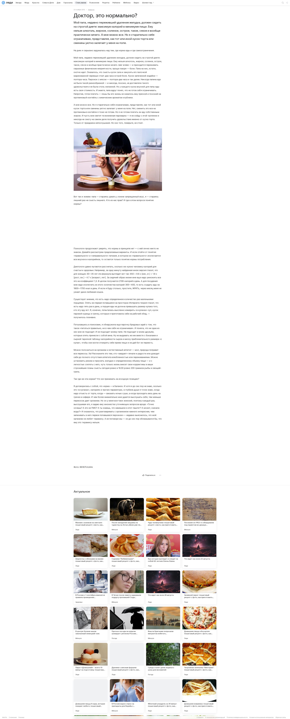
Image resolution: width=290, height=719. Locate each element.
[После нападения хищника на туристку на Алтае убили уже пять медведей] (127, 515)
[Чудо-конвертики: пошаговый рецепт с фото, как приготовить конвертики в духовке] (163, 515)
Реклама (21, 717)
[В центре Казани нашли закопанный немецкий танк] (91, 624)
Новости (91, 10)
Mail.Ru (4, 717)
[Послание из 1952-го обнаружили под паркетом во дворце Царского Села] (199, 515)
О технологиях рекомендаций (215, 717)
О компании (13, 717)
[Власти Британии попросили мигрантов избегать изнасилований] (163, 624)
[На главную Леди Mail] (9, 2)
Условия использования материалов (261, 717)
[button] (118, 159)
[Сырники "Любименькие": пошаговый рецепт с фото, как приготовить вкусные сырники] (127, 551)
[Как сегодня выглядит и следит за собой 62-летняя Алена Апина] (163, 551)
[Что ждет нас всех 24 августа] (163, 587)
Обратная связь (280, 717)
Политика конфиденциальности (237, 717)
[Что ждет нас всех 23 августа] (199, 551)
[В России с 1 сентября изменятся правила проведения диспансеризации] (91, 587)
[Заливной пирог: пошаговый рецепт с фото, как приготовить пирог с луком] (199, 587)
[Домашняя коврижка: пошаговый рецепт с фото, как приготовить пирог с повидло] (199, 696)
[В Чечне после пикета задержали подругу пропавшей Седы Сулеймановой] (127, 587)
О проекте (200, 717)
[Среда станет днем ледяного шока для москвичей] (163, 660)
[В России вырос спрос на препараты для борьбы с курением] (127, 696)
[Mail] (3, 2)
